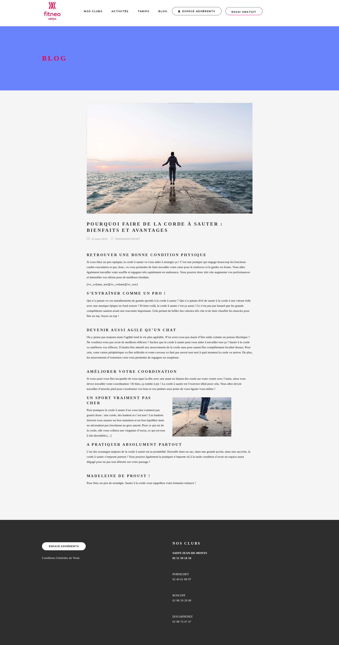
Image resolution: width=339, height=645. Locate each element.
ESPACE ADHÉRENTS (64, 546)
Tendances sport (127, 238)
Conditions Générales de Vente (61, 557)
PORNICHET (180, 574)
